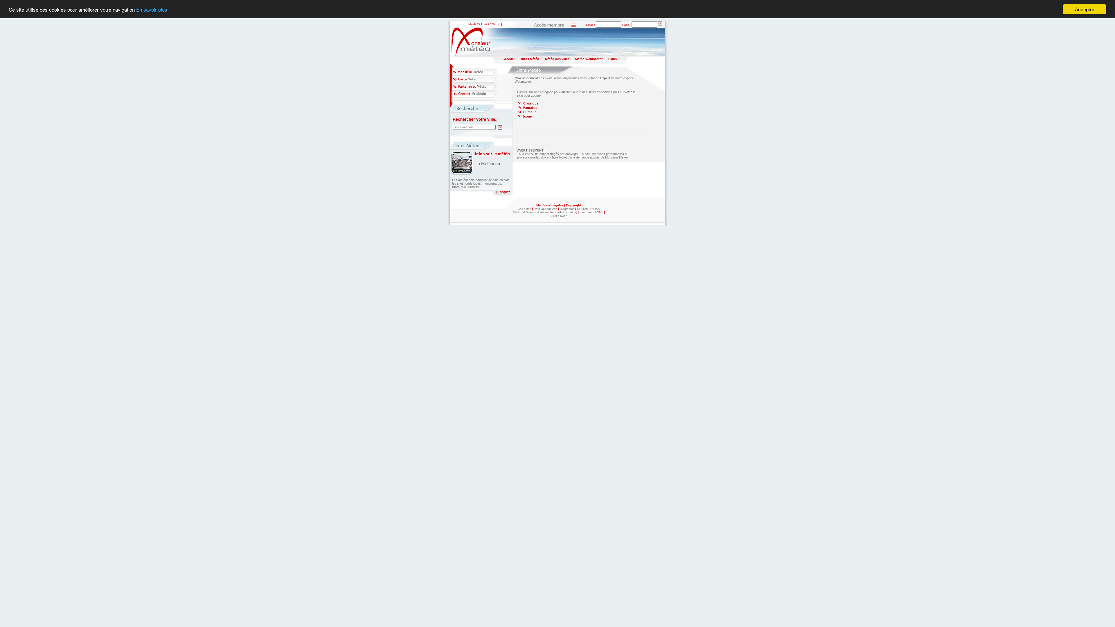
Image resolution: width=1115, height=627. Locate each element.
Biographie (567, 208)
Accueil (509, 59)
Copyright (573, 205)
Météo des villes (557, 59)
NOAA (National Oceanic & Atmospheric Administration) (556, 210)
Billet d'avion (559, 215)
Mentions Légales (550, 205)
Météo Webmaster (589, 59)
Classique (530, 103)
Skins (612, 59)
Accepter (1084, 9)
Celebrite (583, 208)
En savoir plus (151, 9)
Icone (527, 116)
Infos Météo (530, 59)
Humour (529, 112)
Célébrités (524, 208)
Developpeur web (545, 208)
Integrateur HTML (591, 212)
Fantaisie (530, 107)
